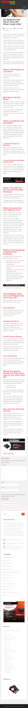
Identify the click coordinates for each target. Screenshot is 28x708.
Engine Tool (7, 653)
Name (3, 482)
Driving (7, 560)
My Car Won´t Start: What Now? (13, 288)
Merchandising (7, 672)
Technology (8, 586)
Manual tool (7, 642)
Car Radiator (11, 453)
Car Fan (5, 453)
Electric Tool (7, 655)
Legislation (8, 569)
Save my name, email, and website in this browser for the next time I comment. (13, 495)
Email (3, 487)
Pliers (5, 644)
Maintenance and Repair (11, 572)
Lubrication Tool (8, 665)
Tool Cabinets (7, 635)
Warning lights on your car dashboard (15, 260)
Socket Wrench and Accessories (11, 630)
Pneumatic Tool (8, 660)
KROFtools (17, 28)
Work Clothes (7, 669)
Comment (4, 465)
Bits (5, 632)
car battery (12, 313)
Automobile (5, 30)
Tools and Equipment (10, 592)
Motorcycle (8, 578)
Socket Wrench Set (8, 639)
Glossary (7, 563)
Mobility (7, 575)
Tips (10, 30)
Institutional (8, 566)
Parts (6, 580)
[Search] (23, 514)
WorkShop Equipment (9, 667)
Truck (6, 595)
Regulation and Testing (9, 651)
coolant (16, 91)
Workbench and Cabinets (10, 637)
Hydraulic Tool (7, 662)
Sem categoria (8, 583)
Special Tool (7, 646)
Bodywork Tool (8, 649)
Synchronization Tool (9, 658)
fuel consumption (11, 360)
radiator (7, 89)
